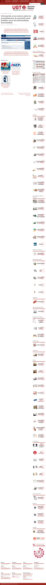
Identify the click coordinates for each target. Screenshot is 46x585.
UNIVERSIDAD (15, 1)
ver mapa (2, 566)
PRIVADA (33, 1)
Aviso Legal (8, 1)
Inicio (2, 1)
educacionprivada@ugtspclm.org (6, 568)
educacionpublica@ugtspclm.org (6, 577)
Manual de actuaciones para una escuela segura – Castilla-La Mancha (5, 72)
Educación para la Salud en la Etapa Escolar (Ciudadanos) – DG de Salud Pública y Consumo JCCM (5, 86)
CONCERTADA (40, 1)
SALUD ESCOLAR (14, 24)
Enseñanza (3, 24)
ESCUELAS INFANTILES (24, 1)
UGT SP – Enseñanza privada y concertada (27, 576)
